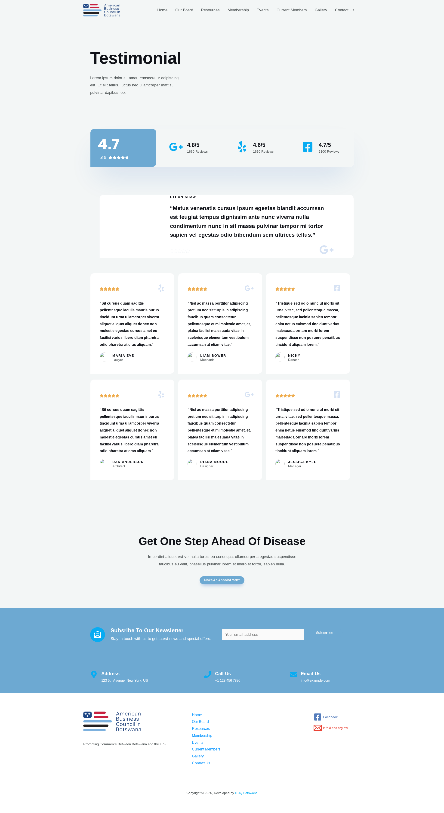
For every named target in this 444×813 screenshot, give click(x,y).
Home (162, 10)
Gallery (321, 10)
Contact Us (345, 10)
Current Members (292, 10)
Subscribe (324, 633)
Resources (210, 10)
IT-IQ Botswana (246, 793)
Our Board (184, 10)
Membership (238, 10)
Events (263, 10)
